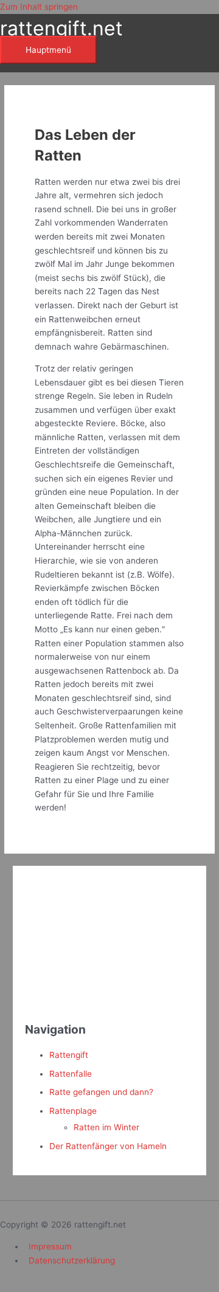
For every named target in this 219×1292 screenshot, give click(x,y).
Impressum (50, 1246)
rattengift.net (61, 28)
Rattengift (68, 1055)
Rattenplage (73, 1111)
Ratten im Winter (106, 1127)
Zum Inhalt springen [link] (39, 7)
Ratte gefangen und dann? (101, 1092)
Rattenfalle (70, 1074)
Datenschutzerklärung (72, 1260)
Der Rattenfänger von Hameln (108, 1146)
